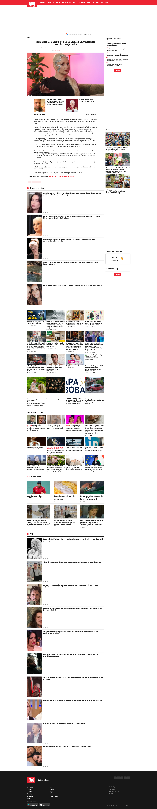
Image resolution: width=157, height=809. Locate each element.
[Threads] (118, 777)
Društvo (49, 2)
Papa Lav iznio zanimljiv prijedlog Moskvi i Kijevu (86, 100)
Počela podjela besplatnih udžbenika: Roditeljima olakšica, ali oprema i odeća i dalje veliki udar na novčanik (117, 149)
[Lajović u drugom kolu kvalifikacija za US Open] (38, 487)
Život (93, 2)
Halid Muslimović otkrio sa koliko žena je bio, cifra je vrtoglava (64, 723)
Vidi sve (118, 70)
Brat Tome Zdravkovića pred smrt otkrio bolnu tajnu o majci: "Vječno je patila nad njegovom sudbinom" (92, 523)
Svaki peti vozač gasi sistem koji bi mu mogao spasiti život (117, 49)
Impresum (112, 789)
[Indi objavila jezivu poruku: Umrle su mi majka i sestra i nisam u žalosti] (34, 756)
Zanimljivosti (100, 2)
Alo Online (57, 50)
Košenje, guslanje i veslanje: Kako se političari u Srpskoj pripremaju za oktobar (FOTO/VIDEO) (116, 191)
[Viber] (128, 777)
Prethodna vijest (40, 114)
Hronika (55, 2)
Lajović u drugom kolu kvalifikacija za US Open (35, 497)
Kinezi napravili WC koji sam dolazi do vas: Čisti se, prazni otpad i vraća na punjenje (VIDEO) (38, 522)
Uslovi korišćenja (114, 791)
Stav (106, 2)
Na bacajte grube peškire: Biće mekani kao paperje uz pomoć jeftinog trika (64, 498)
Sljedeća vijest (91, 114)
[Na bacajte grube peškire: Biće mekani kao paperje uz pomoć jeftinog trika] (65, 487)
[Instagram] (125, 777)
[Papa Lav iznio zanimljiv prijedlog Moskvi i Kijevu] (72, 105)
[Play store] (32, 805)
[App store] (44, 805)
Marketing (112, 787)
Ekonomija (68, 2)
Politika (61, 2)
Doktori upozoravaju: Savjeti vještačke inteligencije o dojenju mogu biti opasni (117, 54)
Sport (74, 2)
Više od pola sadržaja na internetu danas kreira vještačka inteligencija (118, 59)
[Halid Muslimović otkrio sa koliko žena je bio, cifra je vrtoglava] (34, 733)
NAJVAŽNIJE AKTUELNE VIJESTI (61, 177)
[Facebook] (115, 777)
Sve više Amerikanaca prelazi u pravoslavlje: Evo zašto (115, 65)
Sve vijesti (42, 2)
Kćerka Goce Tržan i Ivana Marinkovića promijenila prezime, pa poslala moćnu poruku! (73, 700)
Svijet (88, 2)
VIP (79, 2)
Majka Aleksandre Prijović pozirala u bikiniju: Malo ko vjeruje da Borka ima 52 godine (72, 285)
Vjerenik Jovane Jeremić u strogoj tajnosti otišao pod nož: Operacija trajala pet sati (64, 522)
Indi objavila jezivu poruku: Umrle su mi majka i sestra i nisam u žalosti (67, 746)
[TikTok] (121, 777)
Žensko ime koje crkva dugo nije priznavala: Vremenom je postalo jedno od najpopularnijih (91, 498)
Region (83, 2)
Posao (111, 793)
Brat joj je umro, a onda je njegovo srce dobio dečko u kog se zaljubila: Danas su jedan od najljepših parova (55, 102)
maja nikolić (36, 182)
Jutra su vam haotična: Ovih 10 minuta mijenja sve (116, 44)
